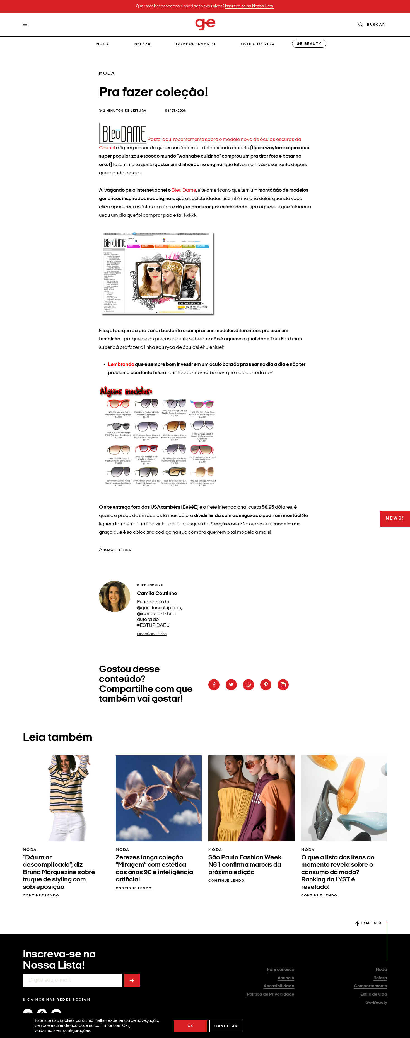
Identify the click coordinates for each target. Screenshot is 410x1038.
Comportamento (196, 44)
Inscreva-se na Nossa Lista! (249, 6)
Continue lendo (41, 895)
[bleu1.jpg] (123, 140)
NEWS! (395, 518)
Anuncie (286, 978)
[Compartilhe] (283, 684)
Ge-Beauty (376, 1002)
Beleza (142, 44)
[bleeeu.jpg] (158, 313)
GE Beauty (309, 44)
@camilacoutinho (152, 634)
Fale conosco (280, 970)
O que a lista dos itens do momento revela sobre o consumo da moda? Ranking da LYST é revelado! (338, 872)
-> (132, 980)
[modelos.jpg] (161, 490)
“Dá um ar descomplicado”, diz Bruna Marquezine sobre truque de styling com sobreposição (59, 872)
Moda (102, 44)
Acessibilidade (279, 986)
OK (191, 1026)
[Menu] (25, 24)
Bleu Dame (183, 190)
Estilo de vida (258, 44)
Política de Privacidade (270, 994)
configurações (76, 1031)
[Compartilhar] (214, 684)
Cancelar (226, 1026)
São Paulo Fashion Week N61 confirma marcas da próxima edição (244, 865)
